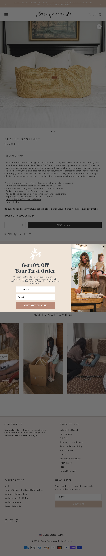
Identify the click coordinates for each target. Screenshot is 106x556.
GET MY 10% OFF (35, 305)
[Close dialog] (103, 246)
